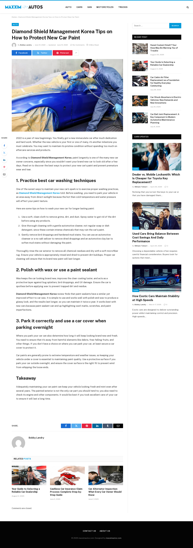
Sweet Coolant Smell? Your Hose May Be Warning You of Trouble (164, 48)
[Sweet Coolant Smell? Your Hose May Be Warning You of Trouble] (140, 48)
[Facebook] (4, 145)
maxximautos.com (113, 538)
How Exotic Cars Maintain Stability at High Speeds (155, 298)
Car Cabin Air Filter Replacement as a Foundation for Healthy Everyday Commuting (164, 81)
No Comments (79, 45)
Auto (68, 7)
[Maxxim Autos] (24, 7)
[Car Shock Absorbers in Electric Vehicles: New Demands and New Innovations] (140, 101)
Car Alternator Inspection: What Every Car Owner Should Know (105, 492)
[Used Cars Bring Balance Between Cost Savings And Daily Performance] (156, 216)
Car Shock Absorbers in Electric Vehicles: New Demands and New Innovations (165, 100)
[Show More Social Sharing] (76, 53)
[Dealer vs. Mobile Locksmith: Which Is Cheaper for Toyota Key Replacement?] (156, 156)
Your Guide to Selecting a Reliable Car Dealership (26, 490)
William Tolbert (141, 187)
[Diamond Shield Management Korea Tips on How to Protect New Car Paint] (67, 95)
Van (89, 7)
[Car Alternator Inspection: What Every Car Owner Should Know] (105, 475)
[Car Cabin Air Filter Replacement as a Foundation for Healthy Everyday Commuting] (140, 81)
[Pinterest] (4, 167)
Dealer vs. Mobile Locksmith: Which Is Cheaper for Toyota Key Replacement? (156, 178)
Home (14, 17)
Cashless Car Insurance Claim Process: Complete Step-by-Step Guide (66, 492)
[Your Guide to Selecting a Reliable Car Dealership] (29, 475)
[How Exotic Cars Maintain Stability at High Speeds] (156, 278)
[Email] (4, 174)
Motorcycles (104, 7)
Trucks (123, 7)
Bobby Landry (26, 45)
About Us (105, 531)
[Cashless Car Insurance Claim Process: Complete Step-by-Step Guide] (67, 475)
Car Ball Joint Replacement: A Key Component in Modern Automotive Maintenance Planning (164, 118)
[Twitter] (4, 153)
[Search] (187, 7)
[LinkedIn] (4, 160)
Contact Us (89, 531)
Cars (79, 7)
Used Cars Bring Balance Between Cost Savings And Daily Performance (155, 237)
